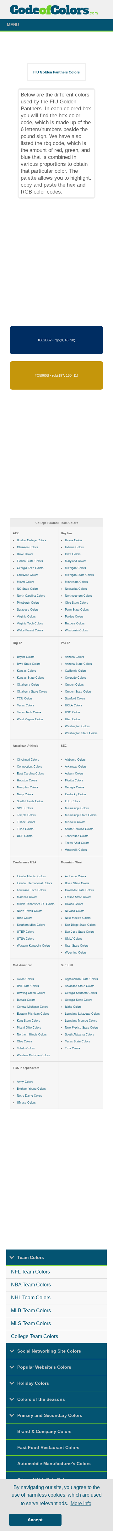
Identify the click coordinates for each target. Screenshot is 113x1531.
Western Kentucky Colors (34, 945)
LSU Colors (72, 801)
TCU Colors (25, 698)
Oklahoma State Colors (32, 691)
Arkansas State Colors (79, 986)
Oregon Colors (74, 684)
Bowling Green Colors (31, 993)
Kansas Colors (26, 670)
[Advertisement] (56, 262)
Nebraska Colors (76, 588)
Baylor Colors (26, 656)
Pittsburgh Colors (28, 602)
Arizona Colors (74, 656)
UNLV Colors (73, 938)
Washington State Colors (81, 733)
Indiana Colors (74, 547)
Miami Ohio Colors (29, 1027)
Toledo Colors (26, 1048)
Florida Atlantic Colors (31, 876)
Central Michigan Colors (32, 1006)
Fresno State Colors (78, 897)
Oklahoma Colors (28, 684)
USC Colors (73, 712)
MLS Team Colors (31, 1323)
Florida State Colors (30, 561)
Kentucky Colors (76, 794)
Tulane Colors (26, 822)
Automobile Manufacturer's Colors (54, 1463)
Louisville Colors (27, 575)
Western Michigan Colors (33, 1055)
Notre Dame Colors (29, 1095)
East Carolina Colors (30, 773)
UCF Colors (25, 836)
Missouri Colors (75, 822)
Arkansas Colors (76, 766)
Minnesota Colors (76, 581)
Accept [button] (35, 1519)
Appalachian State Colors (81, 979)
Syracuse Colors (28, 609)
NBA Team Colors (31, 1284)
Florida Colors (74, 780)
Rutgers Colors (75, 623)
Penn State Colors (77, 609)
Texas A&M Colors (77, 842)
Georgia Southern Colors (81, 993)
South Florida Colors (30, 801)
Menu (13, 24)
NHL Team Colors (31, 1297)
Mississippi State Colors (81, 815)
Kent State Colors (28, 1020)
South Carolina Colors (79, 829)
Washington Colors (77, 726)
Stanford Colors (75, 698)
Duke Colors (25, 554)
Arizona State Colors (78, 663)
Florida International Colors (34, 883)
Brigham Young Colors (31, 1088)
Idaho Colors (73, 1006)
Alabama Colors (75, 759)
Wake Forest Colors (30, 630)
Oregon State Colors (78, 691)
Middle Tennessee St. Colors (36, 904)
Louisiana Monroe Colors (81, 1020)
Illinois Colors (74, 540)
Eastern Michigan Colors (33, 1013)
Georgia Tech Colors (30, 568)
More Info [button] (81, 1503)
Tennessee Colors (77, 836)
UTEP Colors (25, 931)
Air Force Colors (75, 876)
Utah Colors (73, 719)
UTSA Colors (25, 938)
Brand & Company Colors (44, 1431)
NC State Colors (28, 588)
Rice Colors (24, 917)
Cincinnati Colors (28, 759)
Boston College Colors (31, 540)
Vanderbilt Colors (76, 849)
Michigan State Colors (79, 575)
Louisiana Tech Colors (31, 890)
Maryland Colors (75, 561)
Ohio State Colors (76, 602)
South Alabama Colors (79, 1034)
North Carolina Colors (31, 595)
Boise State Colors (77, 883)
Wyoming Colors (76, 952)
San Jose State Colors (79, 931)
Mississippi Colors (77, 808)
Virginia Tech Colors (30, 623)
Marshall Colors (27, 897)
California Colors (76, 670)
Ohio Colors (24, 1041)
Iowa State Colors (28, 663)
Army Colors (25, 1081)
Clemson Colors (27, 547)
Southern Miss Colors (31, 924)
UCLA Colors (73, 705)
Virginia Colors (26, 616)
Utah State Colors (77, 945)
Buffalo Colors (26, 999)
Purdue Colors (74, 616)
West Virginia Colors (30, 719)
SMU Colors (25, 808)
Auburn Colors (74, 773)
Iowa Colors (73, 554)
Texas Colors (25, 705)
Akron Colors (25, 979)
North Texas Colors (29, 911)
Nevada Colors (74, 911)
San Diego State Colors (80, 924)
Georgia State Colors (78, 999)
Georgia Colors (74, 787)
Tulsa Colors (25, 829)
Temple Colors (26, 815)
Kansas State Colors (30, 677)
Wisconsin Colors (76, 630)
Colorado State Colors (79, 890)
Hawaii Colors (74, 904)
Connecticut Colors (29, 766)
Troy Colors (72, 1048)
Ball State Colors (28, 986)
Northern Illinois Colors (32, 1034)
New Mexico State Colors (82, 1027)
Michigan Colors (75, 568)
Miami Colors (25, 581)
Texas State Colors (77, 1041)
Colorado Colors (75, 677)
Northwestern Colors (78, 595)
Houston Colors (27, 780)
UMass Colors (26, 1102)
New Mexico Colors (78, 917)
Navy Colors (25, 794)
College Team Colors (34, 1336)
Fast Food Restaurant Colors (48, 1447)
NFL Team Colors (30, 1271)
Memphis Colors (27, 787)
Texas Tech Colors (29, 712)
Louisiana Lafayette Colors (82, 1013)
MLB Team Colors (31, 1310)
